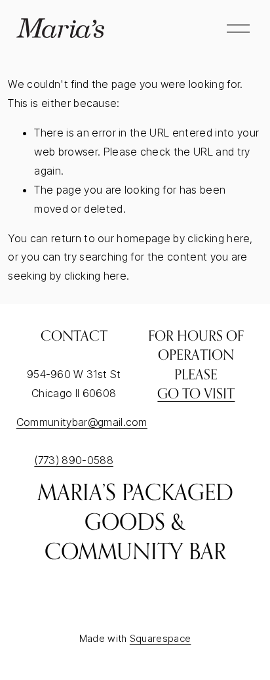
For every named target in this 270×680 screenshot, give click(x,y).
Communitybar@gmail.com (81, 422)
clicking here (218, 238)
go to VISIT (196, 393)
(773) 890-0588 (73, 460)
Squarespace (160, 638)
